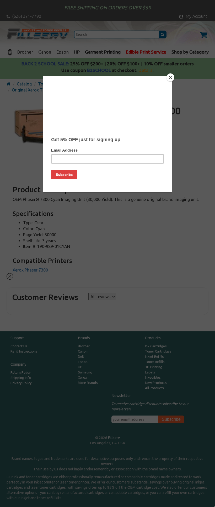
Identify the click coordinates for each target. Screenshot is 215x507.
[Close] (170, 77)
